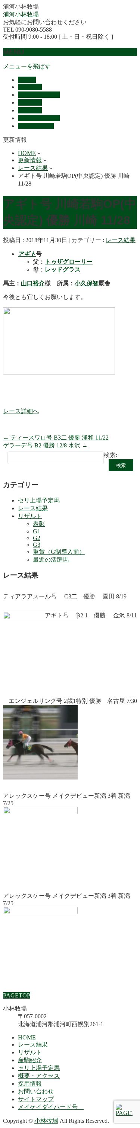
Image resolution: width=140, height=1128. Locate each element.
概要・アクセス (39, 1076)
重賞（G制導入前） (59, 552)
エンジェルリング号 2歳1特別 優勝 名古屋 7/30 (73, 701)
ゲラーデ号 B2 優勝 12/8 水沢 (45, 445)
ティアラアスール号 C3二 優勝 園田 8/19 (65, 596)
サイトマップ (36, 1099)
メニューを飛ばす (27, 66)
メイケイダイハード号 (51, 1107)
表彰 (39, 524)
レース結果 (121, 240)
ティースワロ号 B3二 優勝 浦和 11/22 (56, 437)
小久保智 (87, 283)
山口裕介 (33, 283)
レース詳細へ (21, 411)
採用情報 (30, 1083)
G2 (36, 538)
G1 (36, 531)
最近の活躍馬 (51, 559)
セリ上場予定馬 (39, 500)
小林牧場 (46, 1121)
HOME (27, 1037)
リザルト (30, 516)
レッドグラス (63, 269)
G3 (36, 544)
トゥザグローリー (69, 261)
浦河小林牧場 (21, 14)
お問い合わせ (36, 1091)
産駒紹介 (30, 1060)
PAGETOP (16, 995)
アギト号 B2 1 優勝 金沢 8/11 (91, 615)
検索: (110, 455)
